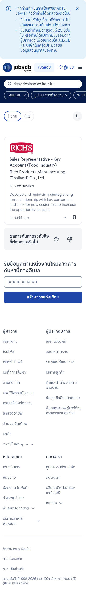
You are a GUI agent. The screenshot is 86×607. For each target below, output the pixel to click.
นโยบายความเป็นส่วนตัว (39, 24)
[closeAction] (77, 9)
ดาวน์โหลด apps (15, 444)
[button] (77, 116)
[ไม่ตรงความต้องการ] (69, 239)
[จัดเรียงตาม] (77, 116)
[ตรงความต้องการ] (56, 239)
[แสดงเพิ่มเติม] (65, 217)
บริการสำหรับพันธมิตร (13, 521)
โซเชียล (51, 503)
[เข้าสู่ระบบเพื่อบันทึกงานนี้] (74, 217)
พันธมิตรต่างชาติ (16, 508)
